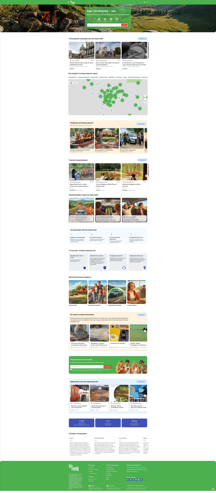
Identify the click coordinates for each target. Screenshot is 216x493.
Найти (124, 25)
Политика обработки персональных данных (136, 467)
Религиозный (118, 77)
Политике (101, 370)
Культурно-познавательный (83, 77)
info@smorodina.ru (140, 485)
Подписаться (108, 366)
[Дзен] (133, 479)
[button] (140, 108)
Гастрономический (73, 77)
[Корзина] (145, 2)
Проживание (109, 475)
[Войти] (147, 2)
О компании (91, 467)
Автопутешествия (110, 469)
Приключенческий (103, 77)
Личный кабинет (109, 467)
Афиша (107, 479)
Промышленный (111, 77)
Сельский (125, 77)
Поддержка (91, 481)
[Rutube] (136, 479)
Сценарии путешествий (111, 471)
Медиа (107, 477)
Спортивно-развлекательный (134, 77)
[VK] (128, 479)
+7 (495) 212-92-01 (131, 485)
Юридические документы (132, 471)
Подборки (108, 473)
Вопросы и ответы (92, 479)
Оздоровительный (94, 77)
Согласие (97, 370)
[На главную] (72, 2)
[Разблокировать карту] (145, 83)
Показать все (142, 38)
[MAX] (139, 479)
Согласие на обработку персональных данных (137, 469)
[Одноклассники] (142, 479)
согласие (75, 369)
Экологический (144, 77)
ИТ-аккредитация (92, 473)
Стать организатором (93, 469)
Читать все (141, 314)
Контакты (91, 471)
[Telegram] (130, 479)
